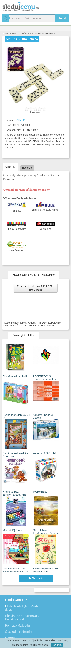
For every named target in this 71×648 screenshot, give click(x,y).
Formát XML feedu (17, 625)
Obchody (10, 166)
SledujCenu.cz (11, 33)
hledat (62, 18)
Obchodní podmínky (18, 631)
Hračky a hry (27, 33)
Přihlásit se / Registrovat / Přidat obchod (22, 617)
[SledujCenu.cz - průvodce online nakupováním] (26, 7)
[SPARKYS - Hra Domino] (35, 103)
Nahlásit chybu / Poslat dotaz (22, 608)
